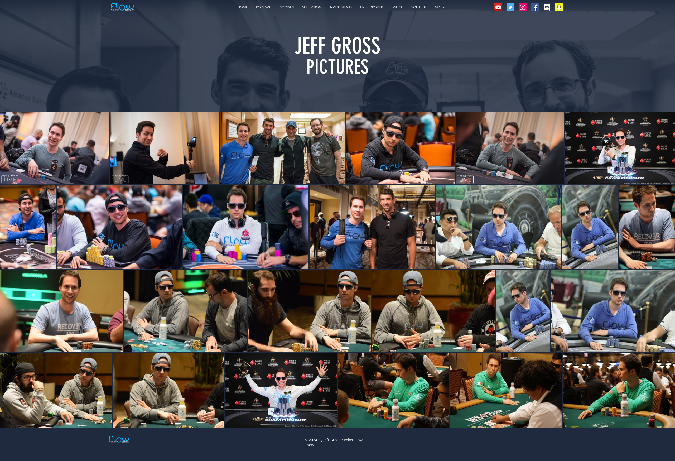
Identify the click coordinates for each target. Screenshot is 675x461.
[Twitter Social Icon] (510, 7)
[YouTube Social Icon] (498, 7)
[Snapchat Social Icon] (559, 7)
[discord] (547, 7)
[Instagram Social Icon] (523, 7)
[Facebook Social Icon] (535, 7)
